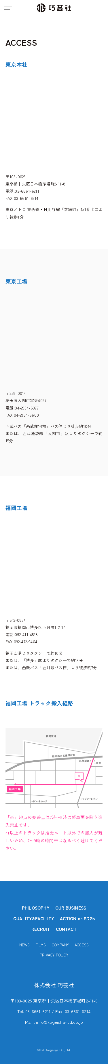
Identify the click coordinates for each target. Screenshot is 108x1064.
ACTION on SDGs (77, 918)
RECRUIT (40, 929)
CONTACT (66, 929)
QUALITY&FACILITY (33, 918)
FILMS (41, 945)
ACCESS (82, 945)
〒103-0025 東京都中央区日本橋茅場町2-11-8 (54, 1001)
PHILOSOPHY (36, 908)
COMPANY (60, 945)
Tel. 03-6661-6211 (33, 1011)
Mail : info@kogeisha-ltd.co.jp (54, 1022)
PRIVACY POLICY (54, 955)
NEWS (24, 945)
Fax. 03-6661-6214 (72, 1011)
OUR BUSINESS (70, 908)
